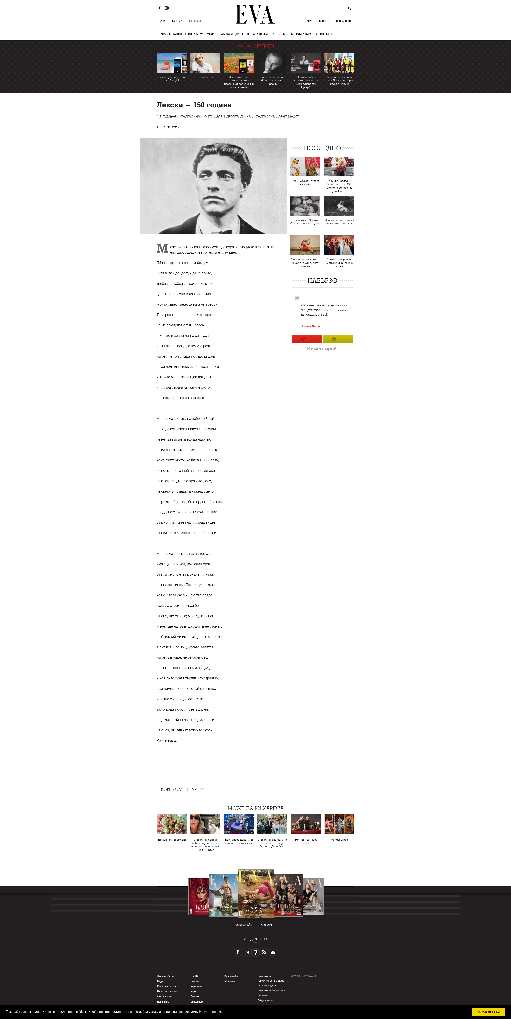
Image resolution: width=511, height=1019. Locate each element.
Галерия (195, 981)
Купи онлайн (231, 976)
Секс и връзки (164, 996)
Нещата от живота (167, 991)
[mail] (273, 952)
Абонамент (230, 981)
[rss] (264, 952)
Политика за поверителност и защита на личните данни (271, 981)
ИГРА (309, 21)
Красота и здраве (166, 986)
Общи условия (265, 1000)
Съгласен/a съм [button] (488, 1011)
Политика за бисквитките (272, 990)
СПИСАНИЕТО (343, 21)
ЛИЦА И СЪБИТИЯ (170, 34)
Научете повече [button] (211, 1011)
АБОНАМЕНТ (268, 925)
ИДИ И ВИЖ (303, 34)
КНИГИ (265, 46)
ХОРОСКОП (195, 21)
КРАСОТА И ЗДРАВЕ (231, 34)
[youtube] (255, 952)
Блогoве (195, 996)
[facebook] (238, 952)
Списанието (197, 1001)
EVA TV (162, 21)
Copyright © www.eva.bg (303, 975)
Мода (160, 981)
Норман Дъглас (311, 326)
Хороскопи (196, 986)
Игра (193, 991)
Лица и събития (165, 976)
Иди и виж (163, 1001)
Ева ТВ (194, 976)
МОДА (211, 34)
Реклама (262, 995)
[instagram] (247, 952)
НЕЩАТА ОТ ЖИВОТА (261, 34)
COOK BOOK (285, 34)
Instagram (168, 8)
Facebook (160, 8)
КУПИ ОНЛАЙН (243, 925)
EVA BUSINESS (323, 34)
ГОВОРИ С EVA (194, 34)
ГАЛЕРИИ (177, 21)
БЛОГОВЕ (324, 21)
